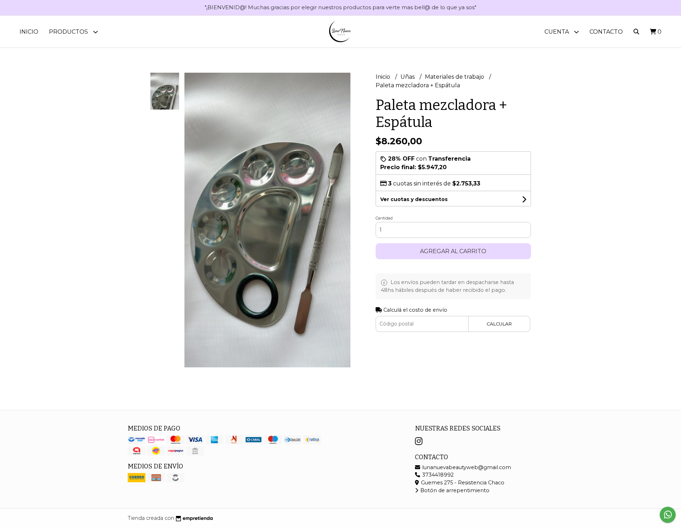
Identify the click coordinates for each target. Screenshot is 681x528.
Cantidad (384, 218)
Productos (69, 31)
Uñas (408, 76)
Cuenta (557, 31)
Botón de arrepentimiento (454, 490)
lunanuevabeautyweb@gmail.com (466, 467)
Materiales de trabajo (455, 76)
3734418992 (437, 475)
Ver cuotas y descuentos (414, 199)
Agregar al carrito (453, 251)
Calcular (499, 324)
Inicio (29, 31)
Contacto (606, 31)
